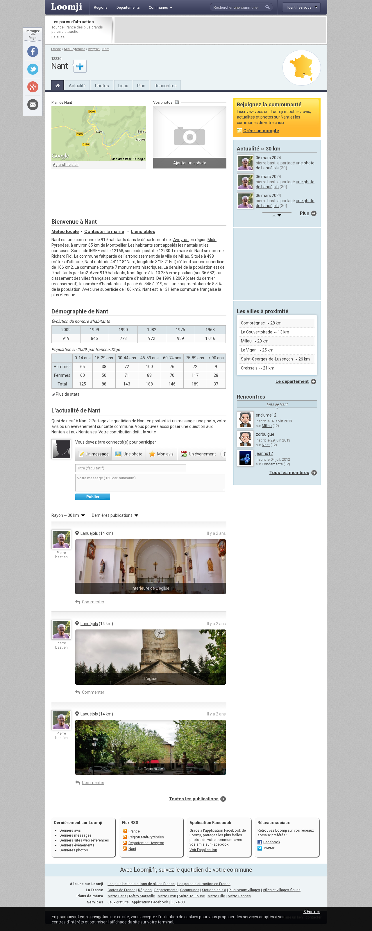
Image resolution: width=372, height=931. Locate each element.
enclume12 (266, 415)
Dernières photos (74, 850)
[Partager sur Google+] (32, 86)
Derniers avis (70, 830)
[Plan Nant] (301, 68)
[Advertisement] (220, 30)
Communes (189, 890)
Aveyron (94, 49)
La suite (58, 37)
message (97, 454)
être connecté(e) (113, 442)
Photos (102, 85)
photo (133, 454)
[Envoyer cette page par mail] (32, 104)
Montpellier (116, 245)
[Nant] (57, 84)
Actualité (77, 85)
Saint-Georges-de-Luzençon (267, 359)
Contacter (104, 231)
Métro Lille (216, 896)
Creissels (249, 368)
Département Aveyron (146, 843)
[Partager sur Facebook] (32, 51)
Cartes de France (121, 890)
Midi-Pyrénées (74, 49)
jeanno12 (264, 453)
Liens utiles (143, 231)
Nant (105, 49)
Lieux (123, 85)
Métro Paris (117, 896)
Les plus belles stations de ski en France (141, 884)
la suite (149, 432)
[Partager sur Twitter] (32, 69)
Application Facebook (149, 902)
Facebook (271, 842)
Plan (141, 85)
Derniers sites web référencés (84, 840)
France (56, 49)
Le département (292, 381)
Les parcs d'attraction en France (203, 884)
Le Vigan (249, 350)
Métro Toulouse (192, 896)
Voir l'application (203, 850)
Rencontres (166, 85)
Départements (166, 890)
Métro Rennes (239, 896)
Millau (183, 256)
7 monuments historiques (138, 267)
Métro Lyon (167, 896)
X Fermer (311, 911)
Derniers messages (76, 835)
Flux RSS (130, 822)
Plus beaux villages (244, 890)
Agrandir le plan (65, 164)
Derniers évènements (77, 845)
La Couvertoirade (256, 332)
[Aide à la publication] (224, 454)
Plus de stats (67, 394)
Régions (145, 890)
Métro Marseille (142, 896)
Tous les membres (289, 472)
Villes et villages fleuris (282, 890)
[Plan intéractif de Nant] (98, 133)
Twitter (268, 848)
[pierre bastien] (61, 539)
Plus (304, 213)
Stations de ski (214, 890)
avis (165, 454)
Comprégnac (253, 323)
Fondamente (272, 464)
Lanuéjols (89, 533)
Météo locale (65, 231)
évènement (202, 454)
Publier (92, 497)
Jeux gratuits (118, 902)
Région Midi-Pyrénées (146, 837)
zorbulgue (265, 434)
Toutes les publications (194, 798)
